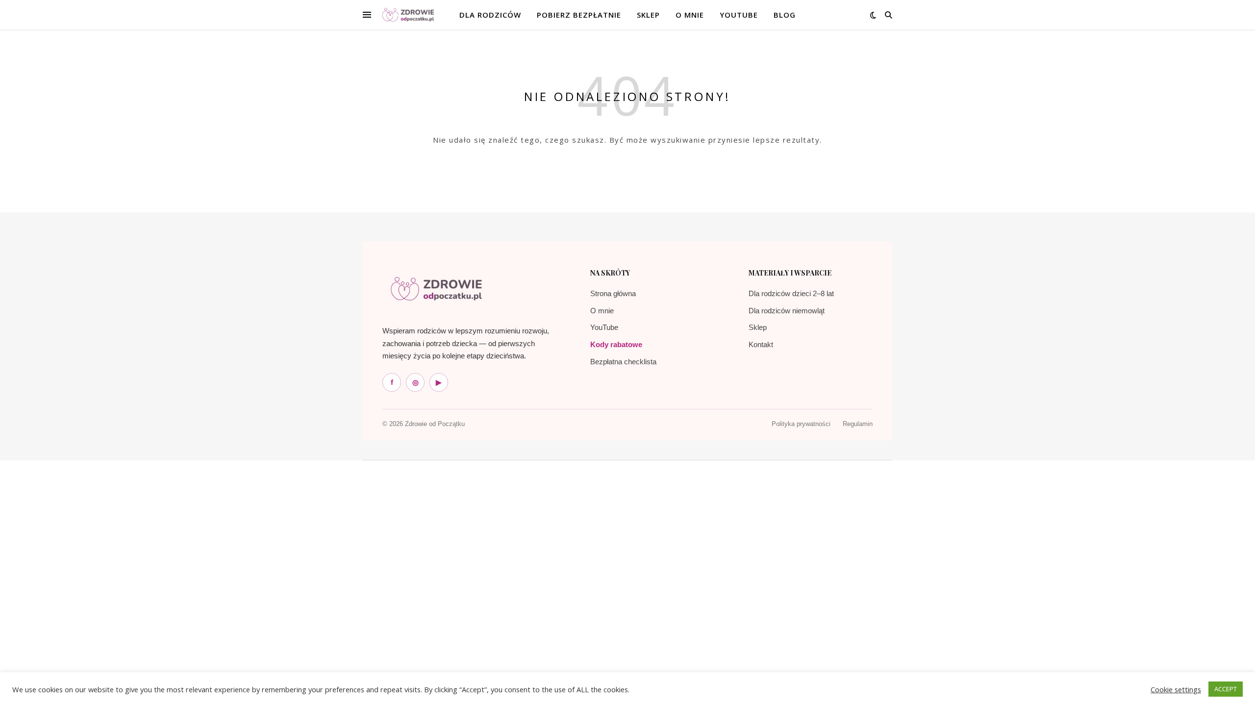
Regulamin (858, 424)
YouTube (739, 15)
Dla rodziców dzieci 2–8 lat (791, 293)
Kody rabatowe (616, 344)
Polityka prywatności (801, 424)
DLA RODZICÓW (490, 15)
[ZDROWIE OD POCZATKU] (408, 14)
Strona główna (613, 293)
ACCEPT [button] (1225, 688)
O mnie (602, 310)
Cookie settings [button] (1176, 689)
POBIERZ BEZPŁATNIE (579, 15)
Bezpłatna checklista (623, 361)
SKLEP (648, 15)
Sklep (758, 327)
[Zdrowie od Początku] (436, 289)
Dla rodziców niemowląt (787, 310)
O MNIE (690, 15)
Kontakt (761, 344)
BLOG (785, 15)
